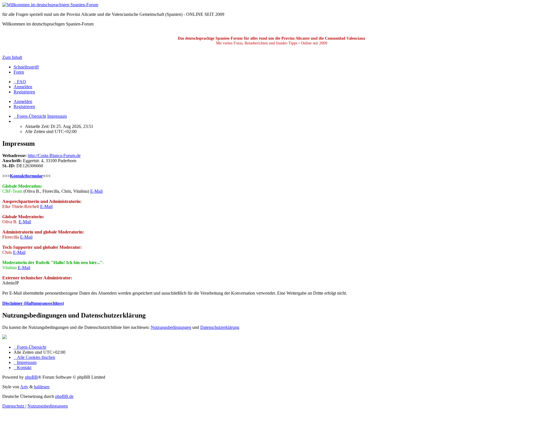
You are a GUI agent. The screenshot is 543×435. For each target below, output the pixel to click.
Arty (24, 386)
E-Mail (96, 191)
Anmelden (23, 101)
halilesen (41, 386)
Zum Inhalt (12, 57)
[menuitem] (20, 81)
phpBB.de (64, 396)
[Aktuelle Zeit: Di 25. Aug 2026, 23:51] (15, 121)
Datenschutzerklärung (219, 327)
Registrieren (24, 106)
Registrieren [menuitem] (24, 91)
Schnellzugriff (26, 67)
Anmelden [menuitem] (23, 86)
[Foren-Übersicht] (50, 4)
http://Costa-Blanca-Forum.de (54, 155)
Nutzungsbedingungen (171, 327)
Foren (19, 72)
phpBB (31, 377)
